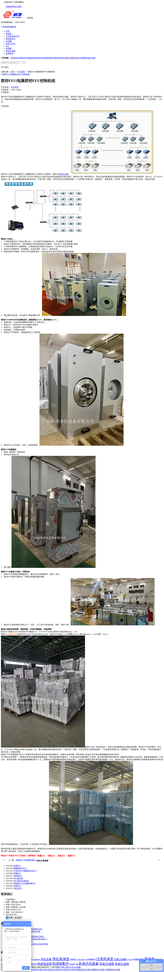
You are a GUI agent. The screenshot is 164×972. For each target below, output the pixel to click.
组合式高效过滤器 (67, 970)
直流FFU (61, 856)
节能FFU (51, 856)
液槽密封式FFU (20, 868)
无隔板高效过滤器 (112, 970)
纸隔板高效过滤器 (83, 970)
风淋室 (9, 7)
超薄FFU (17, 866)
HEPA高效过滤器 (35, 970)
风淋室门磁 (74, 964)
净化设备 (46, 959)
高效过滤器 (16, 7)
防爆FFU (41, 856)
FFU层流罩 (18, 878)
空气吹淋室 (129, 959)
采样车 (34, 58)
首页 (8, 31)
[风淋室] (14, 18)
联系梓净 (9, 53)
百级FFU (17, 873)
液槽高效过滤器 (97, 970)
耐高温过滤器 (89, 58)
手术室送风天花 (12, 36)
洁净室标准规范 (80, 959)
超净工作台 (10, 44)
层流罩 (62, 58)
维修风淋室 (139, 959)
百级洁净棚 (120, 959)
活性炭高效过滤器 (51, 970)
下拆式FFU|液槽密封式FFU (25, 871)
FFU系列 (21, 72)
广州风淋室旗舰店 (8, 27)
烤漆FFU (18, 876)
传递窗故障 (36, 959)
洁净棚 (9, 41)
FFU (7, 46)
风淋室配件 (21, 58)
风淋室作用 (32, 964)
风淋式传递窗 (89, 964)
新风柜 (29, 58)
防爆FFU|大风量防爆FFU (26, 860)
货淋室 (13, 58)
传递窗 (9, 48)
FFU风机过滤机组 (21, 881)
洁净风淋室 (104, 959)
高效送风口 (10, 39)
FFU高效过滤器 (11, 634)
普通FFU (71, 856)
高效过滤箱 (122, 963)
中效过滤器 (79, 58)
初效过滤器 (69, 58)
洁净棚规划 (91, 959)
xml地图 (77, 967)
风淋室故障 (44, 963)
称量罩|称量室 (53, 58)
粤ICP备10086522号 (65, 967)
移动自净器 (42, 58)
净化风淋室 (61, 959)
